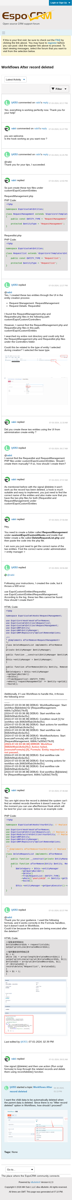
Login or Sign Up (59, 3)
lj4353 (14, 102)
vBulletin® (35, 1182)
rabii (38, 102)
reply (45, 102)
